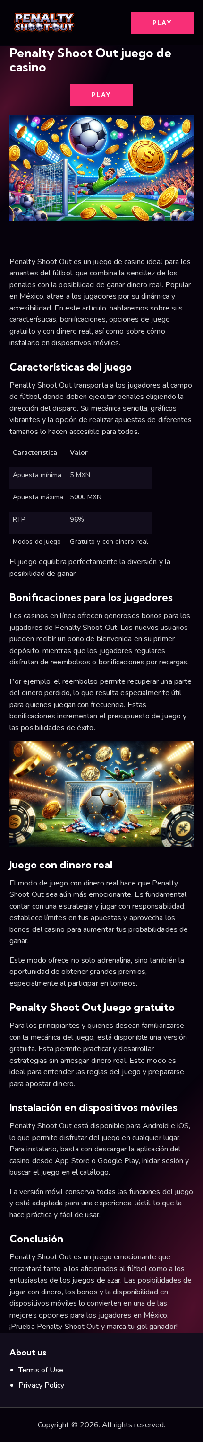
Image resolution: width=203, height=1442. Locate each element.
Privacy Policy (41, 1385)
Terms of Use (40, 1370)
